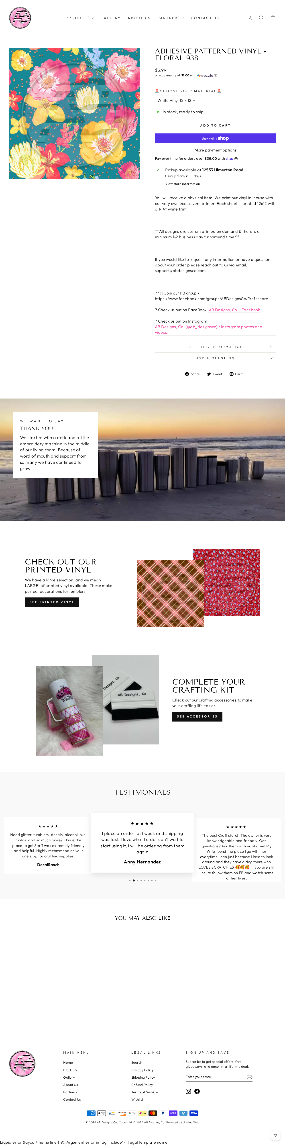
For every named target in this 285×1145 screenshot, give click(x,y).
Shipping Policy (143, 1077)
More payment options (216, 150)
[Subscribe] (249, 1077)
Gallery (69, 1077)
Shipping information (215, 347)
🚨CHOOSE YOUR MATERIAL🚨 (188, 91)
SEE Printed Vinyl (52, 602)
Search (136, 1062)
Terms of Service (144, 1092)
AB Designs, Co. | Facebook (234, 309)
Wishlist (137, 1099)
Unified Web (191, 1122)
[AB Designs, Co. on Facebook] (197, 1091)
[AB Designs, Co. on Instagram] (188, 1091)
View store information (182, 184)
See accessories (197, 716)
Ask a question (215, 358)
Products (70, 1070)
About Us (70, 1085)
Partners (70, 1092)
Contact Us (72, 1099)
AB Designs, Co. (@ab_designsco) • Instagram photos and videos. (208, 329)
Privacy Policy (142, 1070)
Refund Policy (142, 1085)
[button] (215, 75)
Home (68, 1062)
